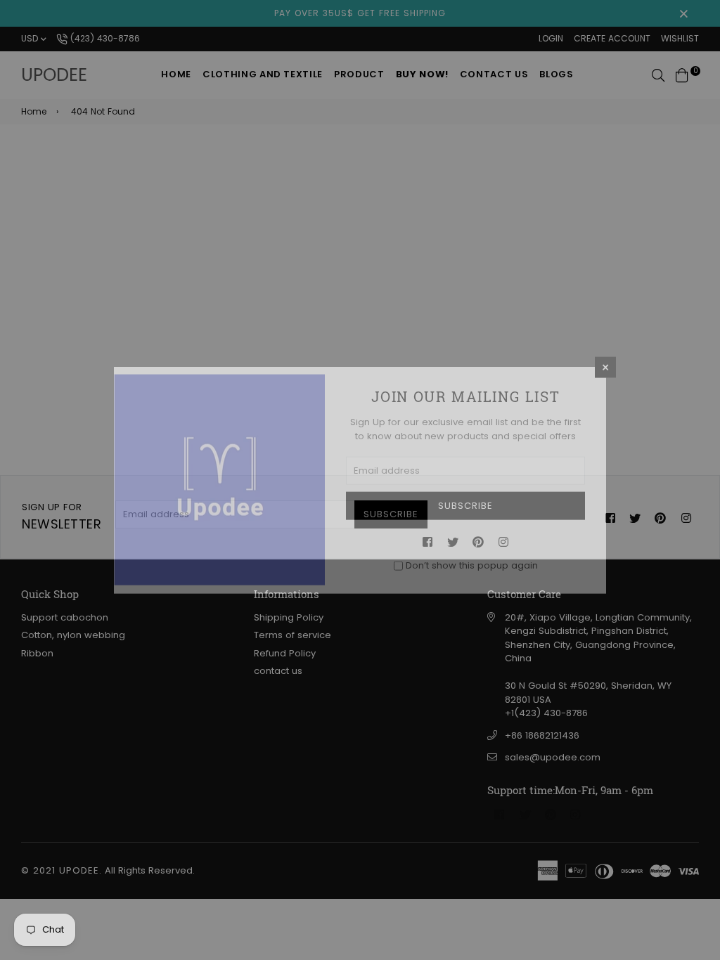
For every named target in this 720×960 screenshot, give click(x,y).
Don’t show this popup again (472, 565)
